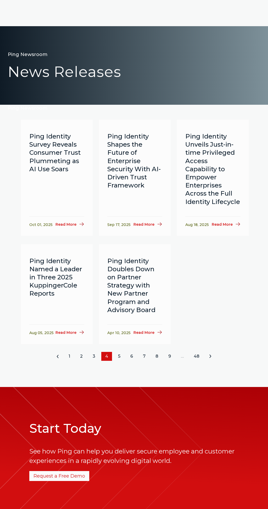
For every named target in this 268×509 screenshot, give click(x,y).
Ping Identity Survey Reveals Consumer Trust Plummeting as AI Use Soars (55, 152)
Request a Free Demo (59, 476)
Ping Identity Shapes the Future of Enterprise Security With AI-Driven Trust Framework (134, 160)
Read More (65, 224)
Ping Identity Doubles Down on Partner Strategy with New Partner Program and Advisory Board (131, 285)
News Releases (64, 72)
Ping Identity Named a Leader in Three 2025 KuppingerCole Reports (55, 277)
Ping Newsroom (27, 54)
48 (196, 356)
